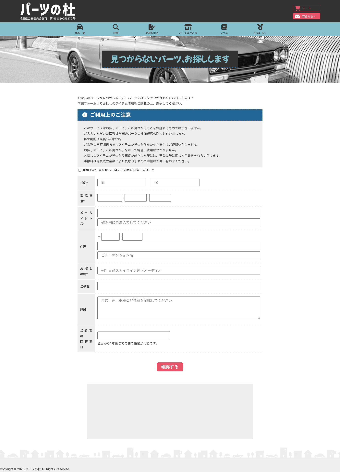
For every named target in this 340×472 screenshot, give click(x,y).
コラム (224, 32)
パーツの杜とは (188, 32)
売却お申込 (152, 32)
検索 (115, 32)
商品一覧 (80, 32)
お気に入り (260, 32)
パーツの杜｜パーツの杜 (48, 11)
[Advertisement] (170, 411)
